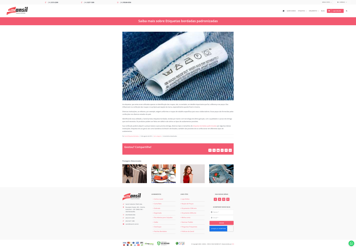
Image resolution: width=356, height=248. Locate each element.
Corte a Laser (158, 199)
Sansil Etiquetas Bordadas (132, 136)
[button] (346, 11)
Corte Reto (157, 204)
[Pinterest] (227, 199)
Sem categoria (157, 136)
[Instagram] (223, 199)
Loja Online (185, 199)
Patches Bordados (160, 231)
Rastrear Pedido (187, 222)
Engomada (157, 213)
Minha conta (186, 217)
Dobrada (157, 208)
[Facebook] (215, 199)
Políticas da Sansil (188, 231)
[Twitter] (219, 199)
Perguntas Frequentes (189, 227)
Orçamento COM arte (189, 208)
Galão (156, 222)
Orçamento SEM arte (189, 213)
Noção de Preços (187, 204)
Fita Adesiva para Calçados (163, 217)
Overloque (157, 227)
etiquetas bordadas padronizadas (205, 126)
